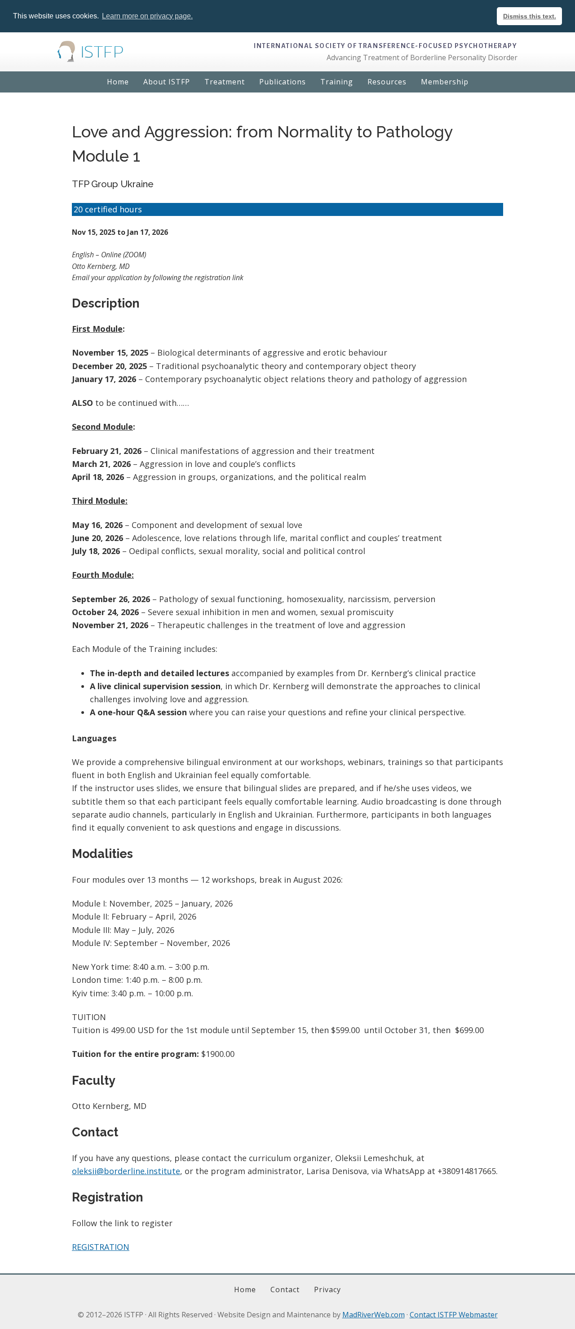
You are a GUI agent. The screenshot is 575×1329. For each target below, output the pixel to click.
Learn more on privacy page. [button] (147, 16)
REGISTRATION (100, 1246)
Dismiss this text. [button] (529, 16)
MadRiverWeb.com (373, 1315)
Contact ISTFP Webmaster (454, 1315)
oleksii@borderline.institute (126, 1171)
